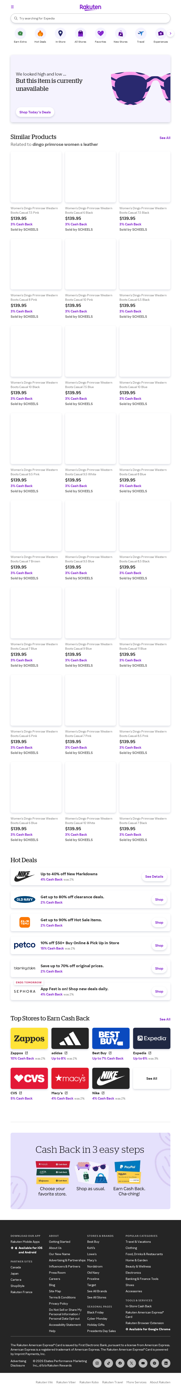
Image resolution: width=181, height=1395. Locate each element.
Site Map (55, 1291)
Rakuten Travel (112, 1382)
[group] (36, 191)
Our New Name (59, 1254)
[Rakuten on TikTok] (108, 1363)
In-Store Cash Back (139, 1306)
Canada (16, 1267)
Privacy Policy (58, 1303)
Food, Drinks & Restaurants (144, 1254)
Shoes (130, 1285)
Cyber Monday (97, 1318)
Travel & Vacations (138, 1241)
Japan (15, 1273)
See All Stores (96, 1297)
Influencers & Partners (64, 1266)
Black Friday (95, 1312)
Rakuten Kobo (89, 1382)
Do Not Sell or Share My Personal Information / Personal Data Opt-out (65, 1314)
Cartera (16, 1279)
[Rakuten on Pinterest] (154, 1363)
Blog (52, 1285)
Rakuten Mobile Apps (25, 1241)
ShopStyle (18, 1286)
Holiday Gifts (95, 1324)
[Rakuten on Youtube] (143, 1363)
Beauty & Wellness (138, 1266)
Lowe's (91, 1254)
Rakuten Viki (44, 1382)
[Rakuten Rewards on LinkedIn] (166, 1363)
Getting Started (59, 1241)
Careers (54, 1279)
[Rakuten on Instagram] (97, 1363)
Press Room (57, 1272)
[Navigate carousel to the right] (170, 33)
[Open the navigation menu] (12, 7)
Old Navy (93, 1272)
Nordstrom (94, 1266)
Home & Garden (137, 1260)
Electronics (133, 1272)
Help (52, 1331)
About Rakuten (160, 1382)
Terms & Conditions (62, 1297)
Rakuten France (21, 1292)
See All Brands (97, 1291)
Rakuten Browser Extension (145, 1323)
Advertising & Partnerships (67, 1260)
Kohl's (91, 1248)
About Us (55, 1248)
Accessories (134, 1291)
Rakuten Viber (66, 1382)
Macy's (91, 1260)
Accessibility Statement (65, 1324)
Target (91, 1285)
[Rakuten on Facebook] (120, 1363)
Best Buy (93, 1241)
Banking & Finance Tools (142, 1279)
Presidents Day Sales (101, 1331)
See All (165, 137)
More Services (136, 1382)
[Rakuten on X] (131, 1363)
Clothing (131, 1248)
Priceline (93, 1279)
